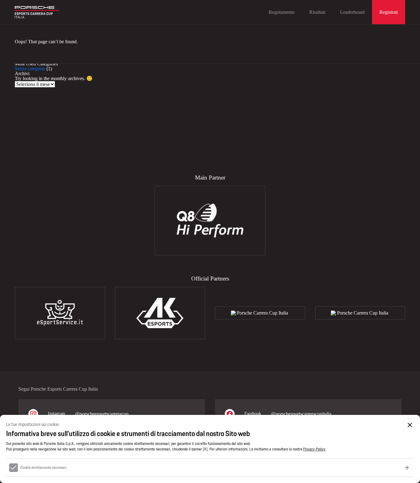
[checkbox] (13, 467)
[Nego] (410, 425)
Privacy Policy (314, 449)
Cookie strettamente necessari (43, 467)
